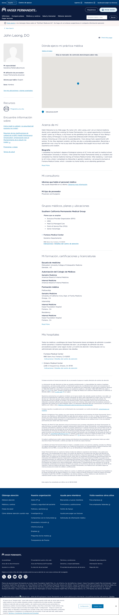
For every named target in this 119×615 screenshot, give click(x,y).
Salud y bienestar (49, 16)
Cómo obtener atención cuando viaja (15, 513)
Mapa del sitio (93, 567)
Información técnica (95, 563)
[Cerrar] (116, 606)
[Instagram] (25, 577)
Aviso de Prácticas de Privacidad (41, 563)
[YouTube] (14, 577)
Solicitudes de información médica (72, 518)
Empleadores (89, 2)
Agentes (77, 2)
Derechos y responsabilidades (69, 563)
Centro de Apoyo (66, 509)
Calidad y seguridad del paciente (43, 504)
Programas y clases (11, 147)
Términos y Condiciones (15, 613)
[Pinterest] (20, 577)
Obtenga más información (77, 184)
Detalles (111, 596)
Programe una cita (17, 109)
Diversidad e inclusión (39, 522)
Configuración (84, 606)
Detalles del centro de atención (66, 244)
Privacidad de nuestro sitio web (41, 560)
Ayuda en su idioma (8, 567)
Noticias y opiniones (38, 509)
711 (50, 390)
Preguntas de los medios (40, 536)
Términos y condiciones (67, 560)
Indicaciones (49, 244)
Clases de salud (7, 509)
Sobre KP (34, 500)
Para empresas (94, 500)
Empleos (34, 531)
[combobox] (96, 17)
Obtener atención (64, 16)
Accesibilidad (6, 560)
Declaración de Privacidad (31, 613)
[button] (78, 83)
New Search (10, 28)
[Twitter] (4, 577)
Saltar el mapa (47, 51)
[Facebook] (9, 577)
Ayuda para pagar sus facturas (107, 2)
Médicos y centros (33, 16)
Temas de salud (9, 152)
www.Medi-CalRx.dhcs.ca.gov (59, 433)
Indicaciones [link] (48, 359)
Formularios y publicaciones (70, 504)
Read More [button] (46, 165)
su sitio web (58, 392)
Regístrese (91, 10)
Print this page (107, 38)
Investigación (36, 513)
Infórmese (5, 16)
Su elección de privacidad (39, 567)
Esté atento (11, 23)
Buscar (113, 17)
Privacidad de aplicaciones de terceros (72, 567)
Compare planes (18, 16)
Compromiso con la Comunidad (42, 518)
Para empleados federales (98, 504)
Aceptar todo (98, 606)
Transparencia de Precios (40, 540)
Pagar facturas (7, 18)
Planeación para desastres (97, 560)
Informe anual (36, 527)
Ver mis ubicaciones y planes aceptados (18, 90)
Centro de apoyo (25, 3)
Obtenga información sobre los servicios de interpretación (75, 405)
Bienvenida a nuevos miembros (71, 500)
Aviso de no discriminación (10, 563)
